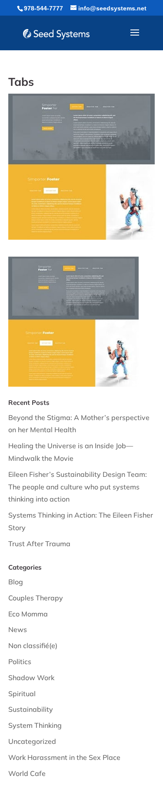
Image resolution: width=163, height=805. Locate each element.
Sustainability (30, 709)
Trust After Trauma (39, 543)
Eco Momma (28, 613)
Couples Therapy (35, 597)
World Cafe (27, 773)
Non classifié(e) (32, 645)
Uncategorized (32, 741)
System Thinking (35, 725)
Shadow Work (31, 677)
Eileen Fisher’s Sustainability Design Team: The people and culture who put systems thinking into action (77, 487)
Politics (19, 661)
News (17, 629)
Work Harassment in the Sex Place (64, 757)
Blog (15, 581)
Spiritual (22, 693)
